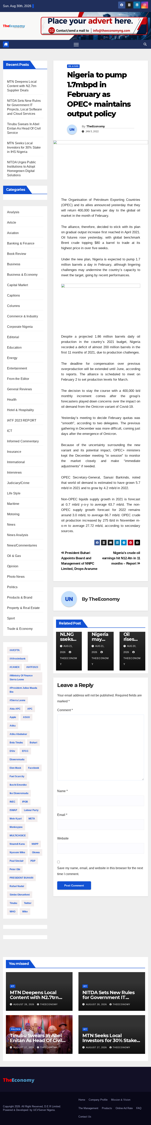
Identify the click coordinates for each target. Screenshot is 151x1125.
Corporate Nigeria (20, 326)
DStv (12, 751)
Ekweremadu (17, 759)
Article (11, 222)
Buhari (33, 742)
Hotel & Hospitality (20, 410)
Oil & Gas (14, 555)
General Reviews (19, 389)
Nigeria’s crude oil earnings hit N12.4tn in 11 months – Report (121, 558)
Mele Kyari (16, 818)
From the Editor (18, 378)
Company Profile (98, 1099)
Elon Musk (15, 768)
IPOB (25, 801)
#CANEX (14, 667)
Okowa (36, 852)
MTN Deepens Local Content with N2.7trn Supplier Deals (22, 86)
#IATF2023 (32, 667)
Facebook (33, 768)
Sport (11, 618)
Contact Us (84, 1116)
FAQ (138, 1108)
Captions (13, 295)
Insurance (14, 451)
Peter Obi (15, 869)
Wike (25, 911)
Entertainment (17, 368)
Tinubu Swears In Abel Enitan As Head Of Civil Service (24, 128)
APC (29, 708)
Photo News (16, 576)
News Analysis (17, 535)
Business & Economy (22, 274)
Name (62, 791)
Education (14, 347)
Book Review (16, 253)
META (32, 818)
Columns (13, 306)
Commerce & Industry (22, 316)
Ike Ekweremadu (19, 793)
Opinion (12, 566)
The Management (88, 1108)
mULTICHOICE (18, 835)
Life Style (13, 493)
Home (81, 1099)
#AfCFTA (15, 650)
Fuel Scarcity (17, 776)
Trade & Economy (20, 628)
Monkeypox (16, 827)
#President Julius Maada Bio (23, 690)
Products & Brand (19, 597)
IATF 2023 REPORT (21, 420)
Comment (65, 710)
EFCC (25, 751)
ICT (9, 431)
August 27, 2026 (24, 1047)
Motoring (13, 514)
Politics (12, 587)
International (16, 462)
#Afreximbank (18, 658)
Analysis (13, 212)
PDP (32, 861)
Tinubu (13, 903)
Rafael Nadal (17, 886)
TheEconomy (95, 126)
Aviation (13, 233)
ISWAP (13, 810)
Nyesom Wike (17, 852)
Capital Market (17, 285)
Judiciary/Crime (18, 483)
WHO (12, 911)
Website (63, 838)
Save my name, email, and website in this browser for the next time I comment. (100, 871)
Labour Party (31, 810)
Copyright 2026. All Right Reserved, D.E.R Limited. (32, 1106)
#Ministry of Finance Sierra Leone (21, 677)
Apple (13, 717)
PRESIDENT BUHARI (21, 877)
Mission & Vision (120, 1099)
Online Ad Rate (124, 1108)
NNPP (35, 844)
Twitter (27, 903)
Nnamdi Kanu (17, 844)
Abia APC (15, 708)
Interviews (14, 472)
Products (107, 1108)
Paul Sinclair (17, 861)
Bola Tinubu (16, 742)
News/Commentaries (22, 545)
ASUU (26, 717)
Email (62, 814)
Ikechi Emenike (18, 784)
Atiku (13, 725)
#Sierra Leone (17, 700)
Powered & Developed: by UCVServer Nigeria (29, 1109)
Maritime (13, 503)
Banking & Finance (20, 243)
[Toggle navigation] (76, 44)
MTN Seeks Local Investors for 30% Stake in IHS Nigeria (24, 147)
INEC (12, 801)
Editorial (13, 337)
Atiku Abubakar (18, 734)
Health (12, 399)
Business (13, 264)
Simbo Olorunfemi (20, 894)
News (11, 524)
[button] (145, 44)
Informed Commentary (23, 441)
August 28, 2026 (24, 1004)
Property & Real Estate (23, 608)
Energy (12, 358)
